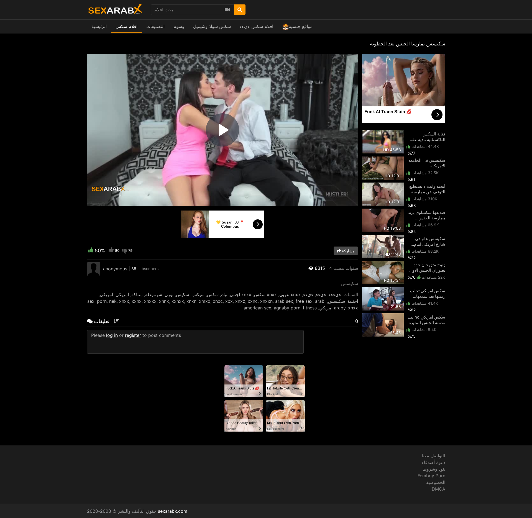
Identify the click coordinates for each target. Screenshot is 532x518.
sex (90, 301)
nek (113, 301)
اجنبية (352, 301)
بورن (169, 294)
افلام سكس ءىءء (256, 26)
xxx (229, 301)
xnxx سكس (265, 294)
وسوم (178, 26)
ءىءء (321, 294)
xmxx (204, 301)
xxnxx (178, 301)
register (133, 335)
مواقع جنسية (301, 26)
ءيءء (308, 294)
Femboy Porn (431, 475)
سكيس (182, 294)
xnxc (218, 301)
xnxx (124, 301)
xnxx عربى (290, 294)
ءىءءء (335, 294)
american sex (257, 308)
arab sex (284, 301)
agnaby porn (287, 308)
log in (112, 335)
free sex (304, 301)
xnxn (191, 301)
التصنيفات (155, 26)
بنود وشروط (434, 469)
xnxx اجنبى (240, 294)
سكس (213, 294)
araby (340, 308)
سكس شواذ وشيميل (212, 26)
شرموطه (153, 294)
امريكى (122, 294)
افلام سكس (126, 26)
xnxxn (266, 301)
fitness (310, 308)
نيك (224, 294)
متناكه (137, 294)
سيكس (197, 294)
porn (102, 301)
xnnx (164, 301)
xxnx (137, 301)
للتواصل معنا (433, 455)
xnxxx (150, 301)
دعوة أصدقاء (433, 462)
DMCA (438, 489)
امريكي (106, 294)
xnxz (240, 301)
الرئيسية (99, 26)
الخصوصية (435, 482)
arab (319, 301)
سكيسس (336, 301)
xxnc (253, 301)
